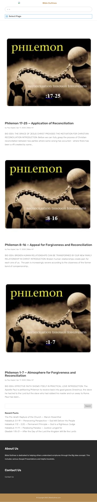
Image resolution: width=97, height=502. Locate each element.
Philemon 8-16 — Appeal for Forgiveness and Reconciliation (48, 245)
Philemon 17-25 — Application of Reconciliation (39, 123)
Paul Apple (11, 128)
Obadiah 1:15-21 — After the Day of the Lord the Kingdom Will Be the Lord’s (40, 431)
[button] (48, 16)
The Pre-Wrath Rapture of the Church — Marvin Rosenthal (33, 417)
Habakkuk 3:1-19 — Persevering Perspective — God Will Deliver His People (40, 420)
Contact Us (9, 477)
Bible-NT (30, 128)
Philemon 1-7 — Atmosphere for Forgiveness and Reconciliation (40, 374)
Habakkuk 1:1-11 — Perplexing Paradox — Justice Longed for (33, 428)
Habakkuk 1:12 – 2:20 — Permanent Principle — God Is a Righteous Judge (40, 424)
